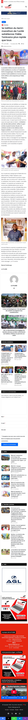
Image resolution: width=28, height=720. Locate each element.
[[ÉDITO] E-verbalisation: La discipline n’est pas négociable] (5, 477)
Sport (8, 18)
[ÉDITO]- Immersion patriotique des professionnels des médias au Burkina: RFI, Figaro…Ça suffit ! (18, 459)
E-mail (3, 423)
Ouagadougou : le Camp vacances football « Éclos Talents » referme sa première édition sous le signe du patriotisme (7, 358)
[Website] (14, 288)
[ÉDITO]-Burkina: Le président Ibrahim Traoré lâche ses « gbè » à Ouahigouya (18, 494)
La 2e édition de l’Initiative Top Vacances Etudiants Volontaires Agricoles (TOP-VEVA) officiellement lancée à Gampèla (18, 553)
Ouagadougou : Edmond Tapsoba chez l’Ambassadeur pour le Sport (20, 355)
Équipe (17, 709)
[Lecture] (3, 697)
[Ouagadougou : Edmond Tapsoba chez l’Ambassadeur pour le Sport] (21, 348)
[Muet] (22, 697)
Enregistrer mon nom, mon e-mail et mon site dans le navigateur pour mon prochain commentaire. (13, 439)
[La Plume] (8, 6)
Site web (3, 429)
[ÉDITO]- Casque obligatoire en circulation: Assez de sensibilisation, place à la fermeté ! (18, 468)
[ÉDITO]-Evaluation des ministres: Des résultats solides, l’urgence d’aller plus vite (18, 485)
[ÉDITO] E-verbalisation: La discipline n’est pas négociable (18, 476)
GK (19, 707)
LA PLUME (6, 43)
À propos (12, 709)
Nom (2, 416)
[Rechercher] (26, 7)
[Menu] (2, 7)
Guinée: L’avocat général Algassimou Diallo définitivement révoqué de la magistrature (18, 528)
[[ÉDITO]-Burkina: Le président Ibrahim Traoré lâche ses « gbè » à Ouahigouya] (5, 494)
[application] (14, 692)
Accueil (4, 18)
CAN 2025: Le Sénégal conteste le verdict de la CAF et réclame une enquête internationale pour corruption (20, 379)
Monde (21, 709)
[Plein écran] (25, 697)
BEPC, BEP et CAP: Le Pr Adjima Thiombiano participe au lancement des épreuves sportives (6, 378)
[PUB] (14, 13)
